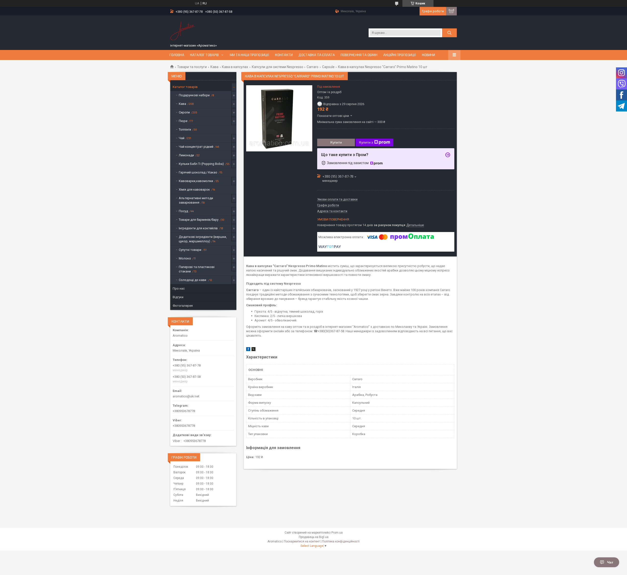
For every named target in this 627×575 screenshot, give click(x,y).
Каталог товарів (204, 55)
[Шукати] (449, 32)
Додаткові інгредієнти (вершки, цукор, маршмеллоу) (203, 239)
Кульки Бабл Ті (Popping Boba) (201, 164)
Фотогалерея (183, 305)
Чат (610, 562)
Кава (214, 67)
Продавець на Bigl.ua (313, 537)
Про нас (179, 288)
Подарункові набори (194, 95)
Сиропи (184, 112)
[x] (253, 350)
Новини (428, 55)
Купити (336, 142)
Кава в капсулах (235, 67)
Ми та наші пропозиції (249, 55)
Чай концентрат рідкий (196, 146)
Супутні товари (190, 250)
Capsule (328, 67)
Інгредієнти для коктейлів (198, 228)
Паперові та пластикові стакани (197, 269)
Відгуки (178, 297)
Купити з (366, 142)
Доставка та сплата (317, 55)
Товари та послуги (192, 67)
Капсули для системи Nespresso (277, 67)
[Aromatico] (182, 30)
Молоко (185, 258)
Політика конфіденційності (341, 541)
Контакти (284, 55)
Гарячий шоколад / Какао (198, 172)
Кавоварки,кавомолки (196, 181)
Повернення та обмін (359, 55)
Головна (176, 55)
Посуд (183, 211)
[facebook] (248, 350)
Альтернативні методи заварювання (196, 200)
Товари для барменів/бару (198, 219)
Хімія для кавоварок (194, 189)
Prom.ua (337, 532)
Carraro (312, 67)
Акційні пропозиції (399, 55)
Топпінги (185, 129)
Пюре (183, 121)
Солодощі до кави (193, 280)
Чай (181, 138)
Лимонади (186, 155)
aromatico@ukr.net (186, 396)
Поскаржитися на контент (302, 541)
